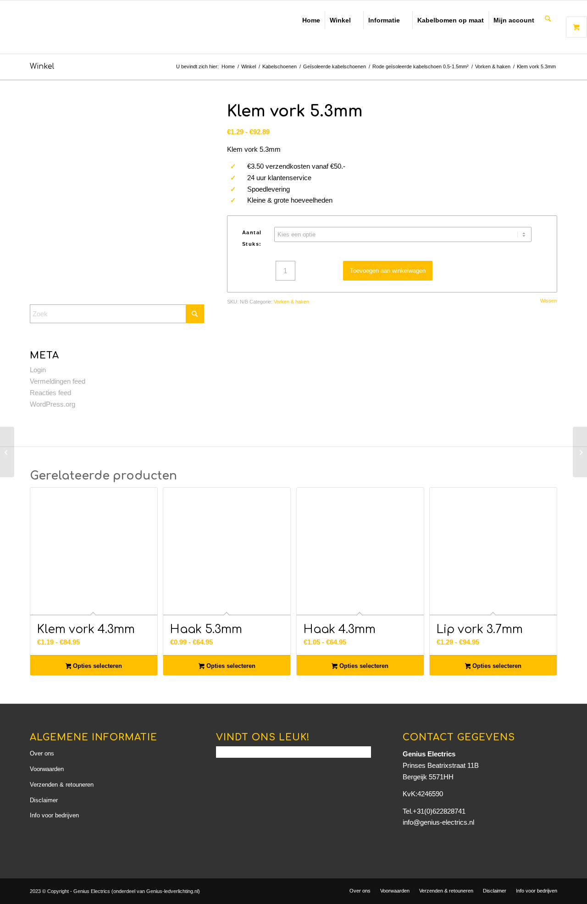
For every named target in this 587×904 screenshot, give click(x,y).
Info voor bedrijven (54, 815)
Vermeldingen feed (57, 381)
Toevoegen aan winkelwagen (388, 270)
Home (311, 20)
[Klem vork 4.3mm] (7, 452)
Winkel (340, 20)
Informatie (384, 20)
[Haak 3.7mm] (580, 452)
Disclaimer (44, 800)
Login (38, 370)
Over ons (42, 753)
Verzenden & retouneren (62, 784)
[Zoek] (548, 19)
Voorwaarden (47, 769)
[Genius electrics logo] (94, 27)
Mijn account (513, 20)
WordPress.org (52, 404)
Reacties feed (50, 393)
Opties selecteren (96, 665)
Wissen (548, 300)
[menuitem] (548, 19)
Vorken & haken (291, 301)
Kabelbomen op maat (450, 20)
